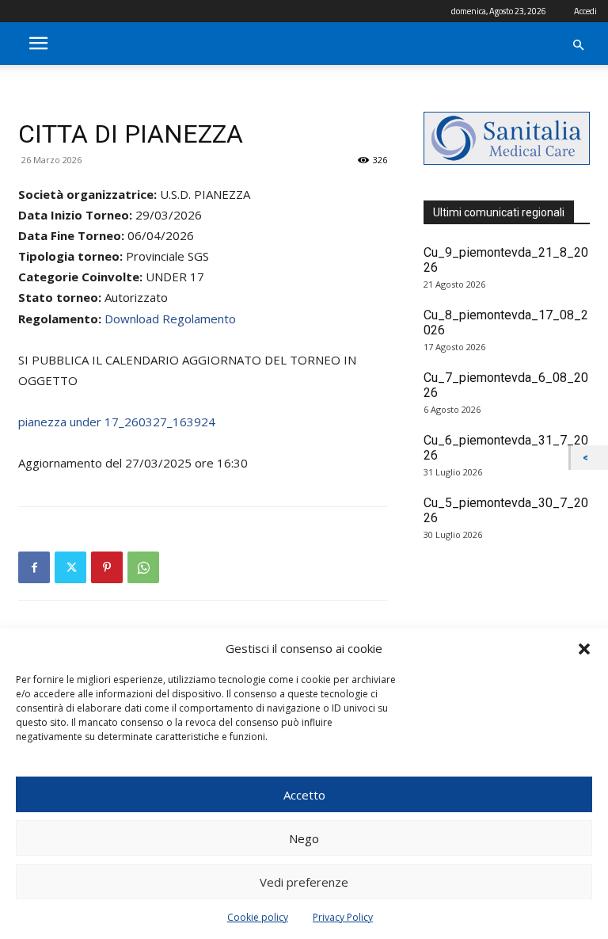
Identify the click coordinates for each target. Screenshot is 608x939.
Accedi (585, 11)
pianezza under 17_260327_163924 (116, 421)
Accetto (304, 795)
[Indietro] (589, 457)
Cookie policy (257, 917)
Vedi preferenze (304, 882)
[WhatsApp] (143, 567)
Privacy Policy (343, 917)
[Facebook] (34, 567)
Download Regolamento (170, 318)
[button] (584, 649)
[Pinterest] (107, 567)
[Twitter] (70, 567)
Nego (304, 838)
